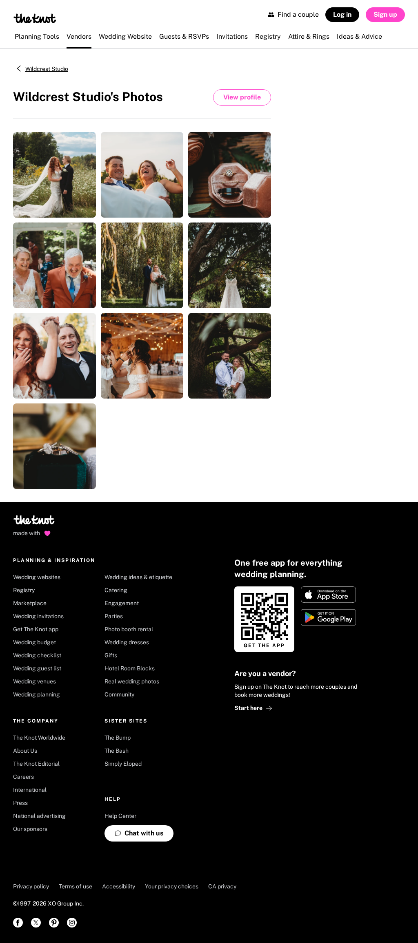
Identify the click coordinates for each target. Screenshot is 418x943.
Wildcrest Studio (46, 69)
